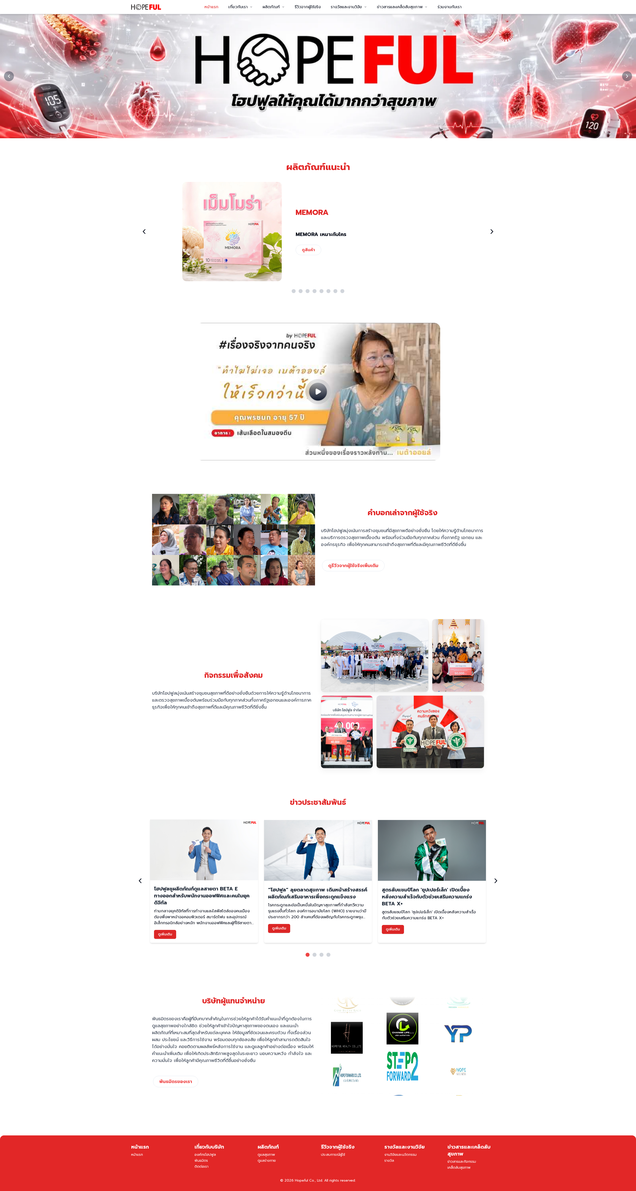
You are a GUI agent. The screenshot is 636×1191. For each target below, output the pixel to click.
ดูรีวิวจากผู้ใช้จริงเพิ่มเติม (353, 565)
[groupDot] (294, 291)
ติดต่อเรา (201, 1166)
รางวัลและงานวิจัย (346, 7)
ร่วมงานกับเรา (449, 7)
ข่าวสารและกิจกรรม (461, 1161)
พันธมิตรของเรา (175, 1081)
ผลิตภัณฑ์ (271, 7)
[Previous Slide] (9, 76)
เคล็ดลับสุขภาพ (459, 1167)
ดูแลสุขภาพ (266, 1154)
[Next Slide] (627, 76)
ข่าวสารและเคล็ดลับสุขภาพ (400, 7)
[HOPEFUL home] (146, 7)
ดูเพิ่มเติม (165, 934)
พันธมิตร (201, 1160)
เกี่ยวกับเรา (238, 7)
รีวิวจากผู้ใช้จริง (308, 7)
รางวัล (389, 1160)
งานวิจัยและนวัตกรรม (400, 1154)
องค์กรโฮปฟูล (205, 1154)
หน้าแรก (211, 7)
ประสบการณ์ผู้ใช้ (333, 1154)
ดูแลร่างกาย (267, 1160)
